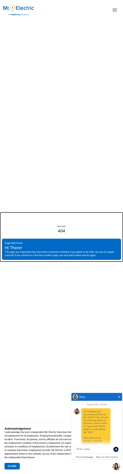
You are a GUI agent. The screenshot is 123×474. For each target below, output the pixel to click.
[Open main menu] (114, 10)
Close (12, 466)
